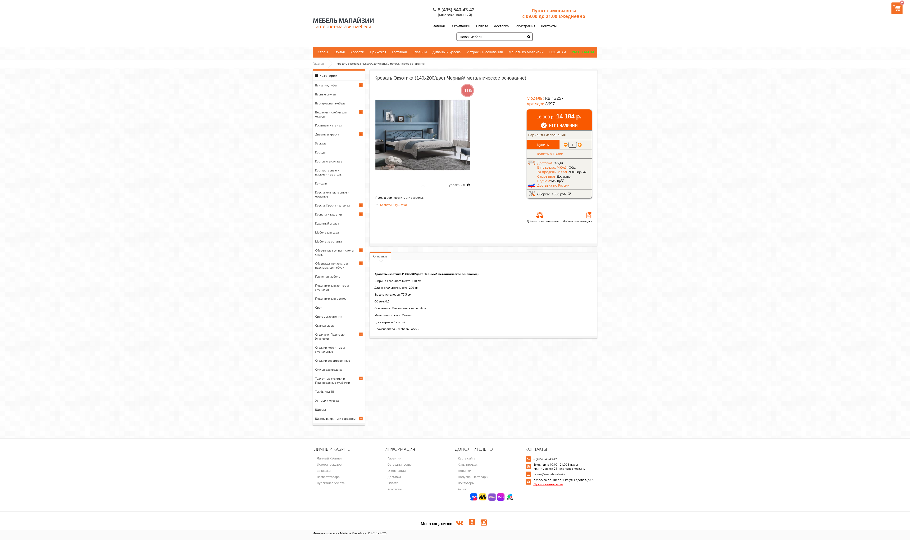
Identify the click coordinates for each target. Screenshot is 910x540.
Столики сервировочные (332, 361)
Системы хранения (328, 317)
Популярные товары (473, 477)
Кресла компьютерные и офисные (332, 194)
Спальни (420, 52)
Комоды (320, 152)
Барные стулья (325, 94)
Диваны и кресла (446, 52)
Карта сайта (466, 458)
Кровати (357, 52)
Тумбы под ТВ (324, 392)
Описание (380, 256)
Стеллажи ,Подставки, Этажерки (330, 337)
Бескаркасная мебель (330, 103)
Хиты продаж (468, 464)
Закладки (324, 470)
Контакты (549, 26)
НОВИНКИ (557, 52)
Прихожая (378, 52)
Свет (318, 308)
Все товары (466, 483)
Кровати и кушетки (328, 214)
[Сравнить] (539, 215)
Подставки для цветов (330, 299)
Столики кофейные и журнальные (330, 350)
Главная (438, 26)
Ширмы (320, 410)
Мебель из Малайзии (526, 52)
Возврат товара (328, 477)
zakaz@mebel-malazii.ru (550, 474)
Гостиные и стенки (328, 125)
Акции (462, 489)
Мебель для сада (327, 232)
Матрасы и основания (484, 52)
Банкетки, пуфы (326, 85)
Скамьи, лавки (325, 326)
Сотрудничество (399, 464)
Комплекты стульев (328, 161)
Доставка (501, 26)
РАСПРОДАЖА (583, 52)
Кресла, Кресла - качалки (332, 205)
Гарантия (394, 458)
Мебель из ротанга (328, 241)
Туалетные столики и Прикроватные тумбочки (332, 381)
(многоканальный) (455, 14)
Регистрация (524, 26)
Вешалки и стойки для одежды (331, 114)
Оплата (482, 26)
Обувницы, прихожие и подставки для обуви (331, 265)
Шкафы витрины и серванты (335, 419)
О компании (460, 26)
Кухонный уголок (327, 223)
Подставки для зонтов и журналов (332, 288)
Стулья (339, 52)
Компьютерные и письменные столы (328, 172)
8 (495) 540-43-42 (456, 9)
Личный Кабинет (329, 458)
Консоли (321, 183)
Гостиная (399, 52)
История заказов (329, 464)
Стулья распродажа (328, 370)
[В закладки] (588, 215)
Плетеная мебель (327, 276)
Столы (323, 52)
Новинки (464, 470)
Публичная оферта (331, 483)
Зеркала (321, 143)
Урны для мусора (327, 401)
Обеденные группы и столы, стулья (334, 252)
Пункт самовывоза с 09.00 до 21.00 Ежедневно (553, 13)
